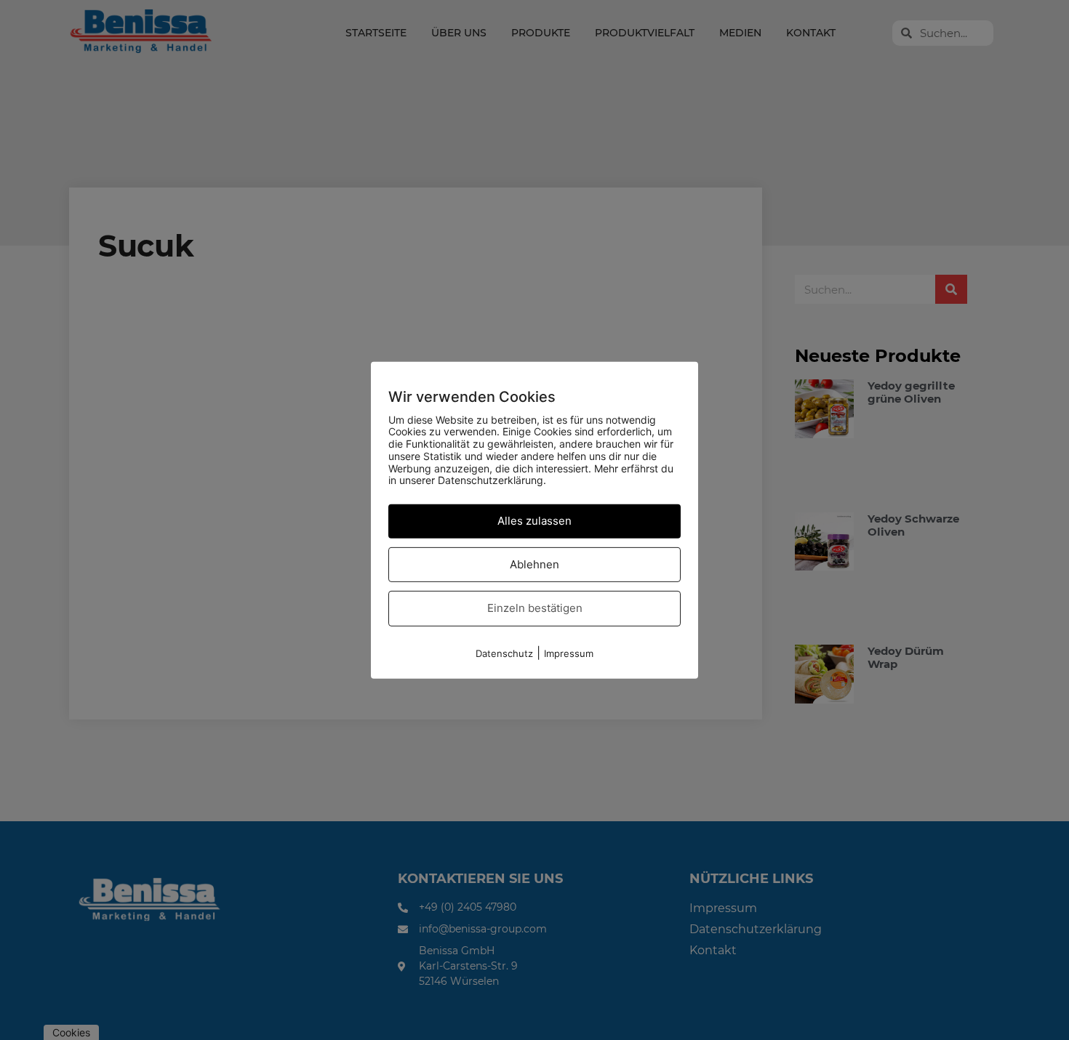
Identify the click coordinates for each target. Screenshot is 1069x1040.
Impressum (568, 653)
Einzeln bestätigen (534, 608)
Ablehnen (534, 564)
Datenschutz (504, 653)
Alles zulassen (534, 521)
